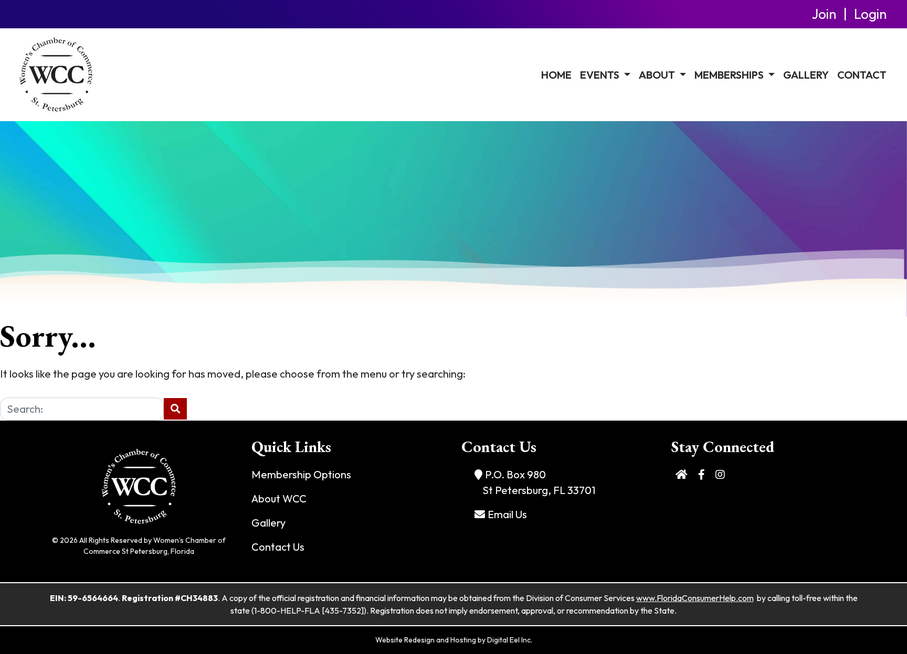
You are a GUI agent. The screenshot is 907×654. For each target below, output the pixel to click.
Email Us (507, 514)
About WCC (279, 498)
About (658, 74)
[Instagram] (720, 474)
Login (870, 14)
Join (824, 14)
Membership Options (301, 474)
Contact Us (277, 546)
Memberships (730, 74)
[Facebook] (701, 474)
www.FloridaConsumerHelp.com (695, 598)
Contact (862, 74)
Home (556, 74)
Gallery (806, 74)
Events (600, 74)
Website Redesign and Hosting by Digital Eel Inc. (453, 640)
